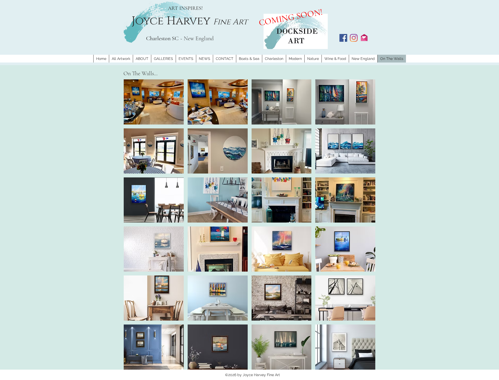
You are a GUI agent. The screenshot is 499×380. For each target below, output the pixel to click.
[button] (154, 102)
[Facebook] (343, 38)
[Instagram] (354, 38)
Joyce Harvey (172, 21)
